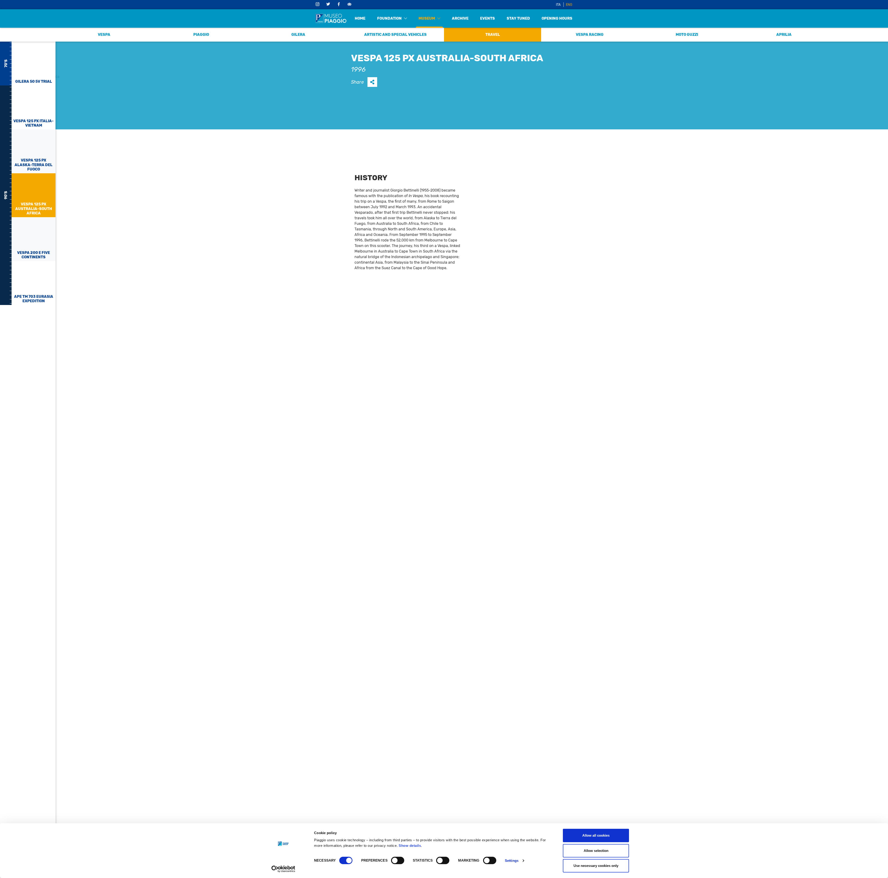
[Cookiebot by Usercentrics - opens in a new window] (283, 869)
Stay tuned (518, 18)
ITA (558, 5)
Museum (427, 18)
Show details (410, 846)
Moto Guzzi (687, 34)
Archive (460, 18)
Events (487, 18)
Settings (511, 861)
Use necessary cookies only (596, 866)
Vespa (104, 34)
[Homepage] (331, 18)
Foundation (389, 18)
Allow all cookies (596, 835)
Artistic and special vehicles (395, 34)
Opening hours (557, 18)
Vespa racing (590, 34)
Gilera (298, 34)
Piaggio (201, 34)
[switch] (397, 860)
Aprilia (784, 34)
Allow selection (596, 851)
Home (360, 18)
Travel (492, 34)
